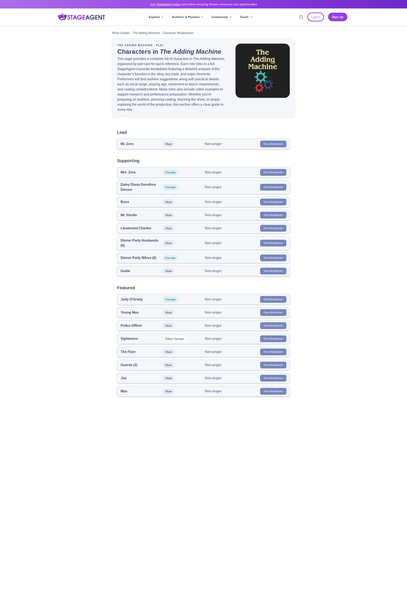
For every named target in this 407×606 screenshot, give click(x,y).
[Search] (301, 17)
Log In (315, 17)
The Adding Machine (146, 33)
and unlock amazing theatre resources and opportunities (203, 4)
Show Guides (121, 33)
